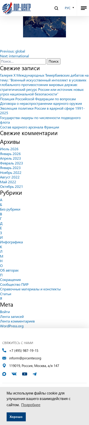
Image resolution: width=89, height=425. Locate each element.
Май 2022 (8, 181)
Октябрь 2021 (11, 186)
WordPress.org (12, 325)
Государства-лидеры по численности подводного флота (40, 120)
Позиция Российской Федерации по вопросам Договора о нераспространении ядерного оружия (41, 101)
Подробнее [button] (30, 405)
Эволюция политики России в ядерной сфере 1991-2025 (42, 110)
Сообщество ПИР (14, 284)
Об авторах (9, 270)
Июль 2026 (9, 148)
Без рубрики (10, 209)
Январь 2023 (10, 167)
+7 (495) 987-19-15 (23, 350)
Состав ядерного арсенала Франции (29, 127)
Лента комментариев (17, 321)
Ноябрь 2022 (10, 172)
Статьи (5, 293)
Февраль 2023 (11, 163)
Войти (5, 311)
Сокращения (10, 279)
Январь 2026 (10, 153)
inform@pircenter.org (25, 358)
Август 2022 (10, 177)
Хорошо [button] (16, 417)
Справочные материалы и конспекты (30, 288)
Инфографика (11, 241)
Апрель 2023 (10, 158)
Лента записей (12, 316)
